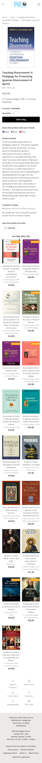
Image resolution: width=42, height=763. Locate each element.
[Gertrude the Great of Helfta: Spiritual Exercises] (11, 493)
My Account (29, 684)
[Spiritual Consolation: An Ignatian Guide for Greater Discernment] (31, 402)
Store (12, 17)
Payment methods (27, 750)
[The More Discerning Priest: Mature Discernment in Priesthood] (31, 541)
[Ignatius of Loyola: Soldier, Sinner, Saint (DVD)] (11, 541)
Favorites (29, 696)
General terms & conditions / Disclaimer (21, 746)
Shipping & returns (10, 753)
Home (4, 17)
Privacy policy (13, 750)
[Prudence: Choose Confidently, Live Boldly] (31, 447)
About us (23, 753)
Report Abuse (34, 753)
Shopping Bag (13, 704)
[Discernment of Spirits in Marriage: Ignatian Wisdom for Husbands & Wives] (11, 402)
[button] (21, 4)
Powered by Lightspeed (21, 757)
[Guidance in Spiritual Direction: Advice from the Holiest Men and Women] (11, 638)
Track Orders (12, 696)
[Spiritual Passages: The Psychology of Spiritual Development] (11, 447)
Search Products (13, 686)
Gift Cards (29, 704)
